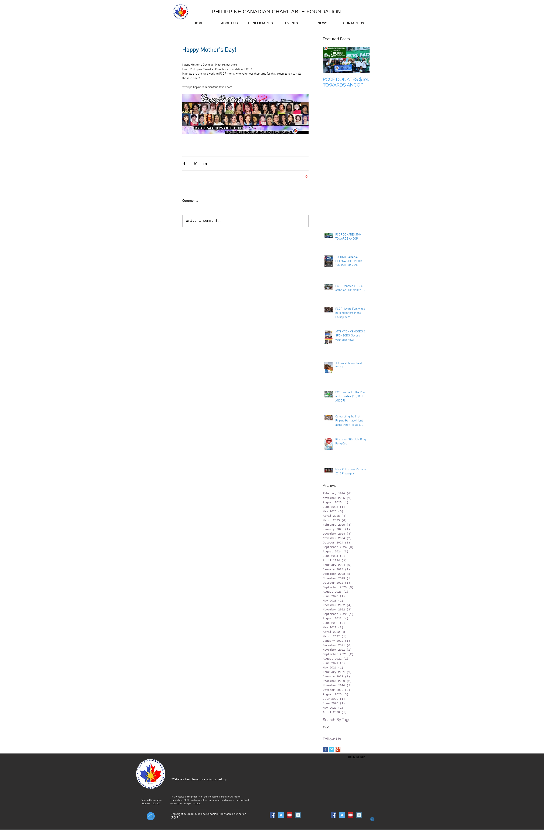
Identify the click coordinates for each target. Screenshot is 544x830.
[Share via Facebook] (184, 163)
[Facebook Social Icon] (272, 815)
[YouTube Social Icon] (289, 815)
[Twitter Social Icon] (281, 815)
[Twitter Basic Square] (331, 749)
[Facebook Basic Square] (325, 749)
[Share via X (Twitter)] (195, 163)
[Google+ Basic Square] (338, 749)
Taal (326, 727)
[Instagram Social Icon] (298, 815)
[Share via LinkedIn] (205, 163)
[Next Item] (363, 60)
